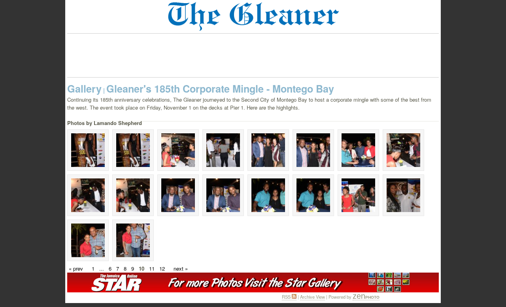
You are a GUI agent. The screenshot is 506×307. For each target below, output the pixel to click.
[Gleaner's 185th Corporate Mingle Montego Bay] (88, 150)
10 (141, 268)
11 (152, 268)
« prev (76, 268)
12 (162, 268)
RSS (287, 297)
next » (181, 268)
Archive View (312, 297)
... (101, 268)
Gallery (84, 88)
